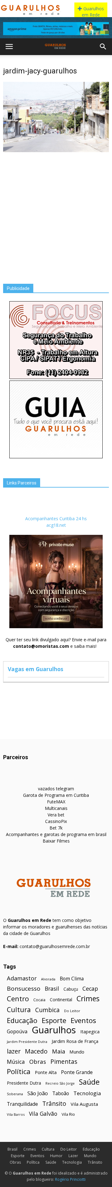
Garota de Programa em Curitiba (56, 795)
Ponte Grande (77, 1072)
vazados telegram (56, 789)
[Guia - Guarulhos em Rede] (56, 457)
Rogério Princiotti (70, 1179)
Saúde (89, 1082)
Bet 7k (56, 828)
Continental (61, 999)
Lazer (73, 1155)
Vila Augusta (84, 1104)
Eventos (83, 1020)
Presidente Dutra (24, 1083)
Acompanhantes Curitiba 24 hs (56, 518)
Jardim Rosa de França (75, 1041)
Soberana (15, 1093)
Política (18, 1071)
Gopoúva (17, 1031)
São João (37, 1093)
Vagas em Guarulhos (35, 669)
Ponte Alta (46, 1072)
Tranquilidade (22, 1104)
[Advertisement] (56, 213)
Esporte (54, 1020)
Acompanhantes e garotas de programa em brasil (56, 834)
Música (16, 1061)
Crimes (88, 998)
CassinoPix (56, 821)
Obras (37, 1061)
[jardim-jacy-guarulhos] (56, 150)
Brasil (52, 988)
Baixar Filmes (56, 841)
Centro (18, 998)
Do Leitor (72, 1010)
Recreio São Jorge (60, 1083)
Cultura (19, 1009)
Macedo (36, 1051)
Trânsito (54, 1103)
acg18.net (56, 525)
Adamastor (22, 978)
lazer (14, 1051)
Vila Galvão (43, 1113)
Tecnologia (87, 1093)
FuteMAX (56, 802)
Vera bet (56, 815)
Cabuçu (70, 989)
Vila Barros (16, 1114)
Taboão (60, 1093)
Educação (22, 1020)
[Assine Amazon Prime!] (56, 28)
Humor (56, 1155)
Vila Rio (68, 1114)
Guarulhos (54, 1030)
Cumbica (47, 1010)
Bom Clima (72, 978)
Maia (58, 1051)
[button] (103, 46)
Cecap (90, 988)
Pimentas (63, 1061)
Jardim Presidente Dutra (27, 1041)
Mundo (76, 1052)
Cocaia (39, 999)
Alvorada (48, 979)
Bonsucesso (23, 988)
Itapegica (90, 1032)
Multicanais (56, 808)
